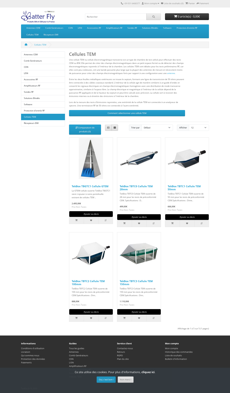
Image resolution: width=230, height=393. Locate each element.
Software (167, 27)
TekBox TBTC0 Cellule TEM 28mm (136, 188)
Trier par (135, 127)
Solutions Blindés (150, 27)
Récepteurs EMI (51, 34)
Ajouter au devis (91, 214)
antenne (171, 73)
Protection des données (33, 358)
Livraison (25, 351)
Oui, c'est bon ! (106, 379)
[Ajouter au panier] (76, 220)
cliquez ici (148, 372)
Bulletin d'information (176, 358)
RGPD (120, 355)
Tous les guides (76, 348)
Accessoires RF (94, 27)
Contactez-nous (125, 348)
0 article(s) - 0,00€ (188, 16)
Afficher (183, 127)
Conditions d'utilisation (32, 348)
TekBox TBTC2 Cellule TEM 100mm (88, 282)
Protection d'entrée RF (187, 27)
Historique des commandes (179, 351)
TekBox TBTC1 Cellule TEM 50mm (184, 188)
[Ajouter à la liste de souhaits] (91, 220)
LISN (80, 27)
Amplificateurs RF (114, 27)
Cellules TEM (32, 34)
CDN (70, 27)
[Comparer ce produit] (105, 220)
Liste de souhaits (173, 355)
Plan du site (123, 358)
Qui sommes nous (30, 355)
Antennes (74, 351)
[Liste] (108, 128)
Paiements (26, 362)
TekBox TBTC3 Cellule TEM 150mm (136, 282)
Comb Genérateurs (54, 27)
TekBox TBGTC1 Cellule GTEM (90, 186)
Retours (121, 351)
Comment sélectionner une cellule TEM (127, 113)
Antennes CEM (33, 27)
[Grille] (114, 128)
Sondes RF (132, 27)
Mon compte (171, 348)
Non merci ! (125, 379)
